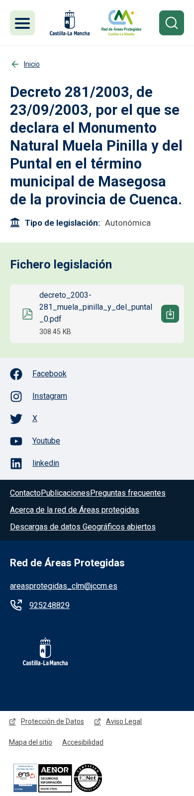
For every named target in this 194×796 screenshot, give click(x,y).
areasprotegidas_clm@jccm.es (63, 586)
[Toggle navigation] (22, 22)
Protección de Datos (52, 721)
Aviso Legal (124, 721)
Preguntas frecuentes (128, 493)
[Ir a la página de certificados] (74, 777)
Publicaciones (65, 493)
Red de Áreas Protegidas (67, 563)
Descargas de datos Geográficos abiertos (83, 526)
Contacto (25, 493)
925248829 (49, 605)
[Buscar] (171, 22)
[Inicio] (121, 22)
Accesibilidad (82, 742)
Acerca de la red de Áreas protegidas (74, 510)
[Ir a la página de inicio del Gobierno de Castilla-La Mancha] (69, 22)
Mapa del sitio (30, 742)
